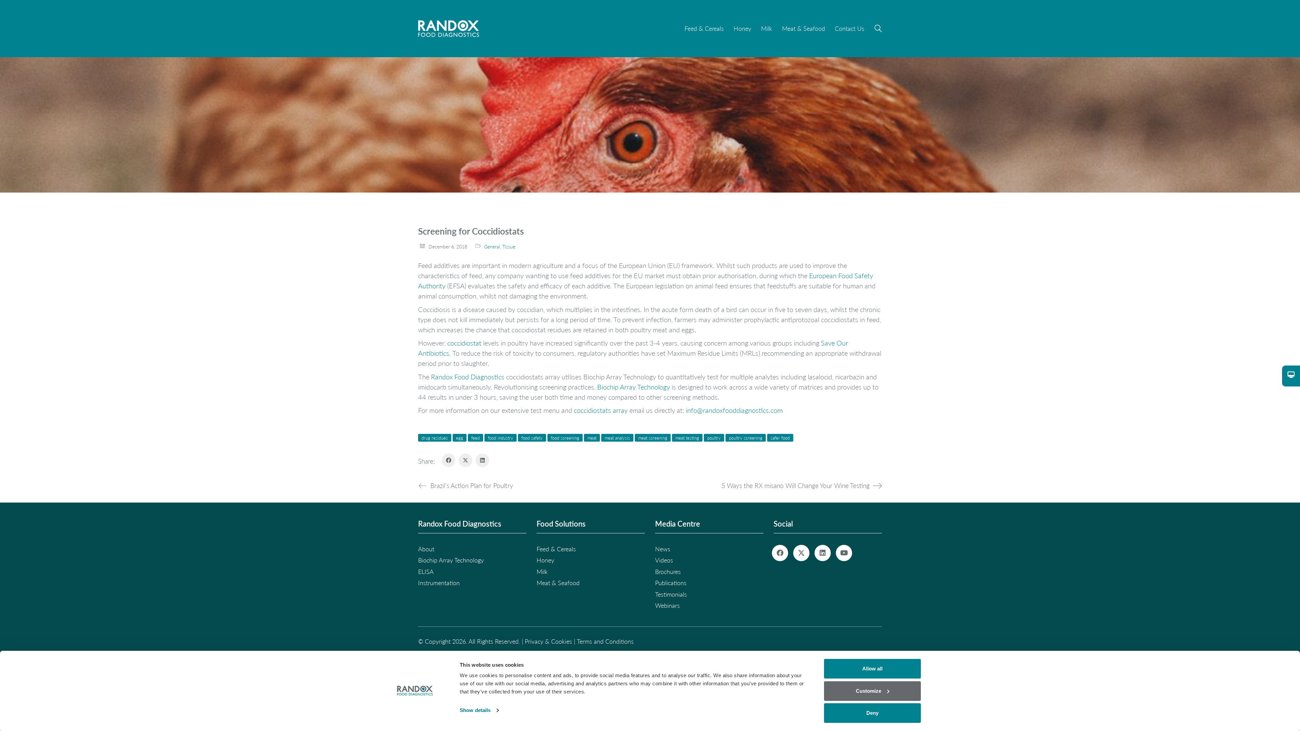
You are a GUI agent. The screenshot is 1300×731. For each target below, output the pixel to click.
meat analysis (617, 438)
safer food (780, 438)
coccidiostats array (601, 410)
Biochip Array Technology (633, 386)
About (426, 549)
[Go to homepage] (448, 28)
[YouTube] (844, 553)
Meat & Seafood (558, 583)
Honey (545, 560)
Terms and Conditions (605, 641)
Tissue (508, 246)
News (662, 549)
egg (459, 438)
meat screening (652, 438)
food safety (532, 438)
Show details (475, 710)
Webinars (667, 605)
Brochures (668, 572)
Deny (872, 713)
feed (475, 438)
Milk (542, 572)
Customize (868, 691)
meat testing (687, 438)
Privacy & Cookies (548, 641)
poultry (714, 438)
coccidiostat (464, 342)
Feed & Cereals (556, 549)
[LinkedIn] (482, 460)
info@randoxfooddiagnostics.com (734, 410)
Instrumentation (439, 583)
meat (592, 438)
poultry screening (745, 438)
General (492, 246)
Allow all (872, 668)
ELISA (426, 572)
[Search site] (878, 29)
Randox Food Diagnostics (467, 376)
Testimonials (671, 594)
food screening (565, 438)
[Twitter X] (465, 460)
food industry (500, 438)
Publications (671, 583)
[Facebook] (448, 460)
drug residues (434, 438)
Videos (664, 560)
